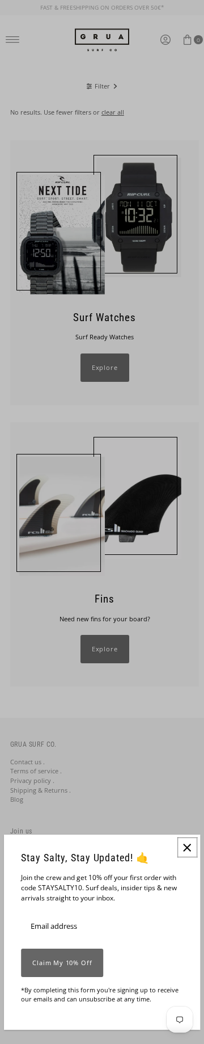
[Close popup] (187, 847)
